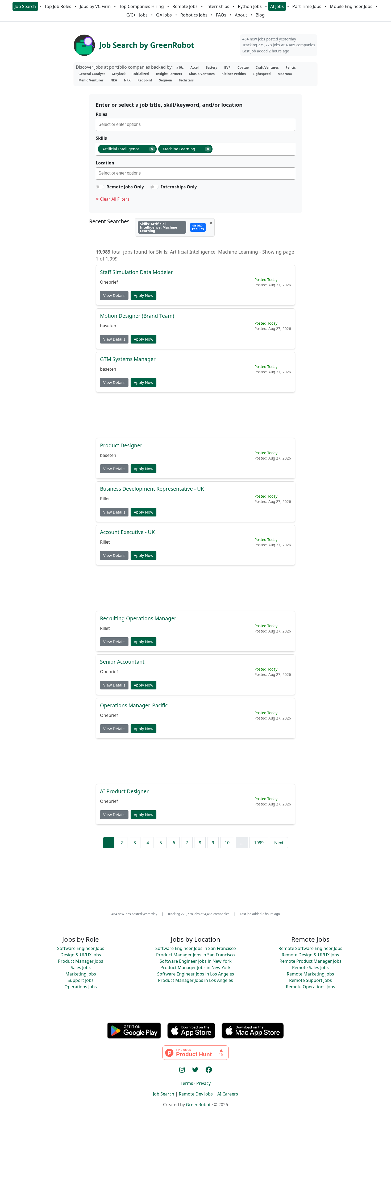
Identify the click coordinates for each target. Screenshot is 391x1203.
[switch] (100, 187)
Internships (217, 6)
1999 (259, 843)
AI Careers (227, 1094)
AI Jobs (277, 6)
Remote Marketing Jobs (310, 974)
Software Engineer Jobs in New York (196, 961)
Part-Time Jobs (306, 6)
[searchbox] (196, 125)
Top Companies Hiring (141, 6)
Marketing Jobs (80, 974)
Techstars (186, 80)
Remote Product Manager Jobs (311, 961)
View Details (114, 295)
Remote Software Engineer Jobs (310, 948)
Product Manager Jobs (80, 961)
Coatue (243, 67)
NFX (127, 80)
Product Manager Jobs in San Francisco (195, 955)
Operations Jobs (80, 987)
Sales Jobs (81, 967)
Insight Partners (169, 74)
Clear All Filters (114, 199)
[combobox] (195, 125)
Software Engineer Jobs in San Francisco (195, 948)
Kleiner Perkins (234, 74)
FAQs (221, 15)
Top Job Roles (57, 6)
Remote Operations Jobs (310, 987)
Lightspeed (262, 74)
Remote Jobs (185, 6)
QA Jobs (164, 15)
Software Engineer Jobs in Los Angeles (195, 974)
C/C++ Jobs (137, 15)
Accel (194, 67)
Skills (101, 138)
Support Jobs (81, 980)
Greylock (119, 74)
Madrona (285, 74)
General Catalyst (91, 74)
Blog (260, 15)
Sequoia (165, 80)
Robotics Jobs (193, 15)
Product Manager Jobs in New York (195, 967)
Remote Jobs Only (125, 187)
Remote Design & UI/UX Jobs (310, 955)
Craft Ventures (267, 67)
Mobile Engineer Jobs (351, 6)
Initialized (140, 74)
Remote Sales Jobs (310, 967)
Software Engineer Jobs (80, 948)
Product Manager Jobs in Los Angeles (195, 980)
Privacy (203, 1083)
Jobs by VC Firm (95, 6)
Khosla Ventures (202, 74)
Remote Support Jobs (310, 980)
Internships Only (179, 187)
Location (105, 163)
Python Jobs (250, 6)
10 (227, 843)
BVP (227, 67)
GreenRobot (198, 1104)
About (241, 15)
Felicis (291, 67)
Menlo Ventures (90, 80)
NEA (113, 80)
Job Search (25, 6)
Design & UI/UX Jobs (80, 955)
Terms (187, 1083)
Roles (101, 114)
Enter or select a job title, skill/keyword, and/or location (169, 104)
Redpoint (145, 80)
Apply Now (143, 295)
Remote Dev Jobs (196, 1094)
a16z (180, 67)
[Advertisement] (195, 415)
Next (279, 843)
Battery (211, 67)
